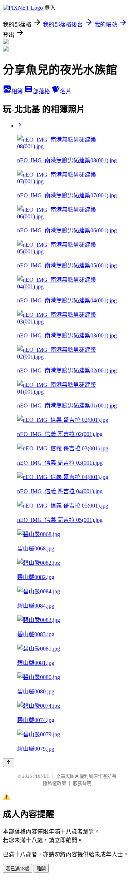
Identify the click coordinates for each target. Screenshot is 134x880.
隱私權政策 (54, 783)
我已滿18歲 (17, 868)
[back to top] (8, 762)
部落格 (42, 91)
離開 (41, 868)
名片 (65, 91)
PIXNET (41, 776)
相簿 (17, 91)
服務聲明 (82, 783)
